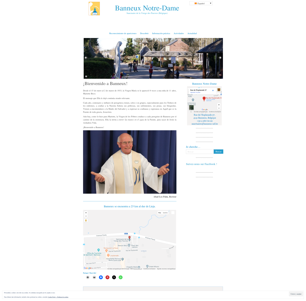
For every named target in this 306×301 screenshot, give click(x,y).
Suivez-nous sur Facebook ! (201, 164)
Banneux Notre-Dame (147, 7)
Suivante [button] (220, 58)
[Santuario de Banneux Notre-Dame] (129, 240)
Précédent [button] (86, 58)
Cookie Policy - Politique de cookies (58, 297)
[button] (86, 76)
